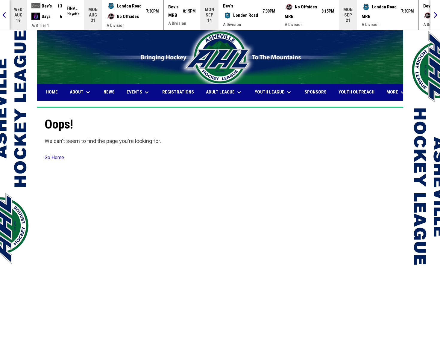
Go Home (54, 157)
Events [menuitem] (138, 92)
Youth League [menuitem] (273, 92)
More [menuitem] (396, 92)
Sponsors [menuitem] (315, 92)
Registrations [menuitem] (178, 92)
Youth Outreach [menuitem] (356, 92)
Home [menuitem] (52, 92)
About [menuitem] (81, 92)
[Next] (435, 15)
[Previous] (5, 15)
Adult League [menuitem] (224, 92)
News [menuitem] (109, 92)
